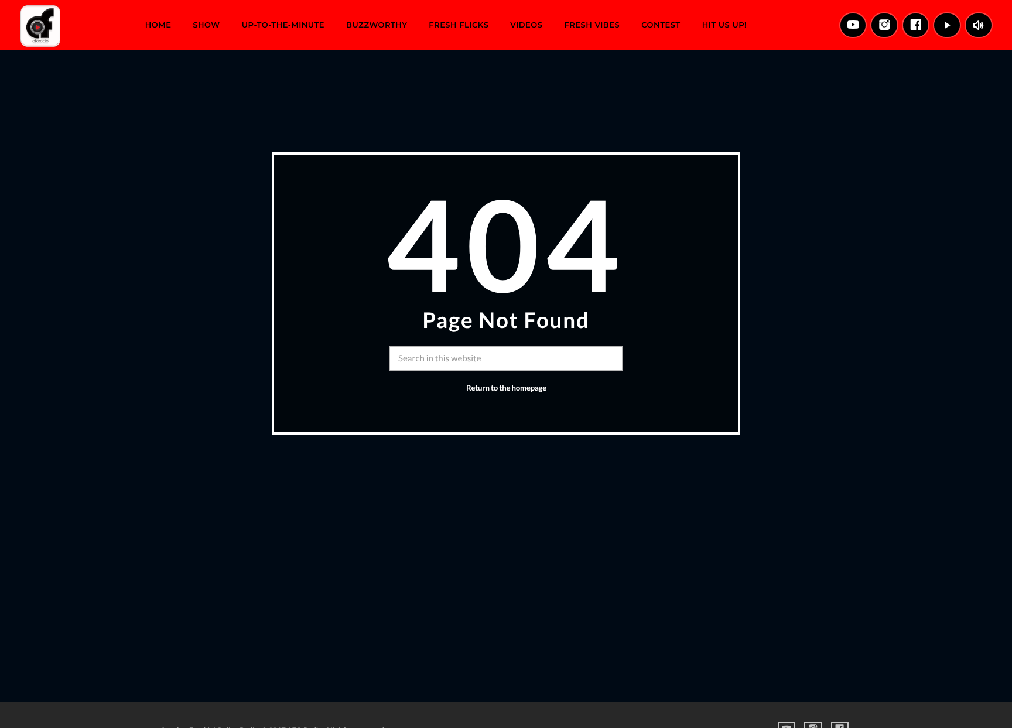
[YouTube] (853, 25)
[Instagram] (884, 25)
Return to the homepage (506, 387)
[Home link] (40, 25)
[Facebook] (916, 25)
